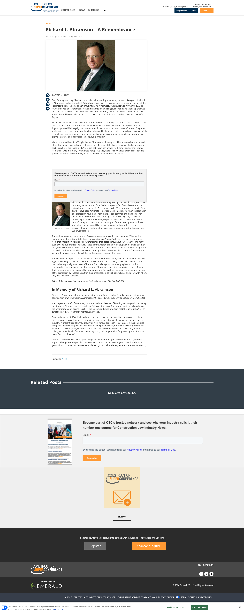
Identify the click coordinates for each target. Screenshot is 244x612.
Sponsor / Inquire (149, 546)
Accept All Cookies (199, 607)
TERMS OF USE (188, 597)
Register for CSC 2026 (186, 10)
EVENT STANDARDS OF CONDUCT (134, 597)
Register (95, 546)
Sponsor (206, 10)
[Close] (240, 607)
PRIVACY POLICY (204, 597)
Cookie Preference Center (177, 607)
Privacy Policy (57, 609)
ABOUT (68, 597)
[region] (122, 607)
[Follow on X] (206, 574)
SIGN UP (122, 516)
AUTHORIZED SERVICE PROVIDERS (100, 597)
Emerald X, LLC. (187, 585)
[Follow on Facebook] (201, 574)
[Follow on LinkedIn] (211, 574)
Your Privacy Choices (164, 597)
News (48, 23)
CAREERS (78, 597)
